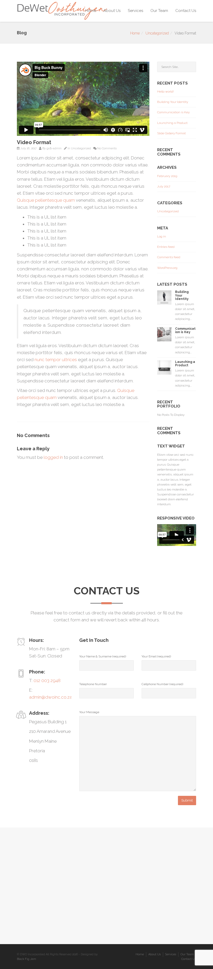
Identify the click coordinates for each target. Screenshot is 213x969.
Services (135, 10)
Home (90, 10)
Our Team (159, 10)
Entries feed (166, 247)
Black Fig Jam (26, 959)
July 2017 (163, 186)
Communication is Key (173, 112)
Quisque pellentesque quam (46, 200)
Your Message (89, 712)
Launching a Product (172, 123)
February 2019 (167, 176)
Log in (161, 236)
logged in (53, 457)
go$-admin (54, 148)
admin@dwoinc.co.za (50, 697)
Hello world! (165, 91)
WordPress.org (167, 268)
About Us (112, 10)
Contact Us (185, 10)
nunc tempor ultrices (56, 359)
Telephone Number (93, 684)
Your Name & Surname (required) (102, 656)
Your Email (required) (156, 656)
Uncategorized (157, 33)
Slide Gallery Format (171, 133)
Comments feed (168, 257)
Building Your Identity (172, 102)
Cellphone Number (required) (162, 684)
